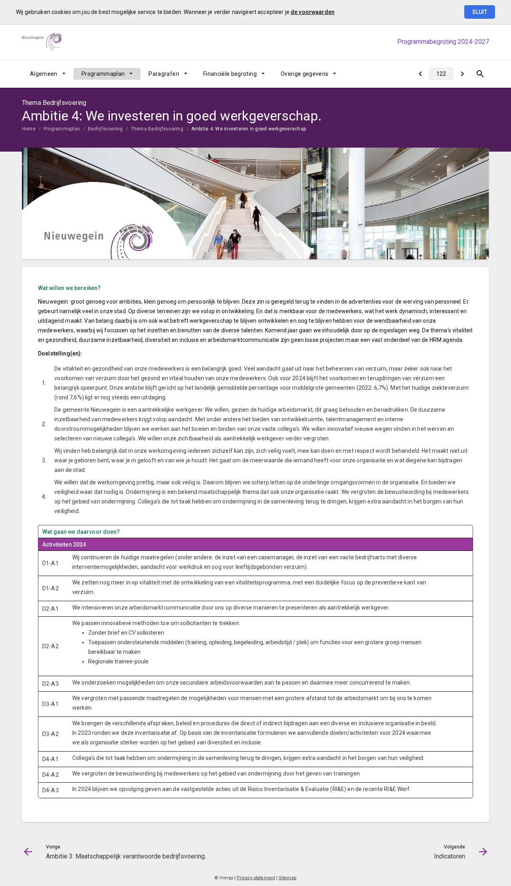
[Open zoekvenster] (480, 74)
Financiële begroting (230, 74)
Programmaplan (103, 74)
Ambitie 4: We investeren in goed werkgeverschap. (249, 129)
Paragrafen (164, 74)
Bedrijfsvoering (105, 129)
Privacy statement (256, 877)
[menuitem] (47, 74)
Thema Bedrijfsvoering (157, 129)
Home (29, 129)
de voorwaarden (313, 12)
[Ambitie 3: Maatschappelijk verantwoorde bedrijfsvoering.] (420, 74)
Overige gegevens (305, 74)
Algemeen (43, 74)
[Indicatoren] (462, 74)
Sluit (479, 12)
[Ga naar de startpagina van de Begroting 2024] (42, 42)
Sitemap (288, 877)
